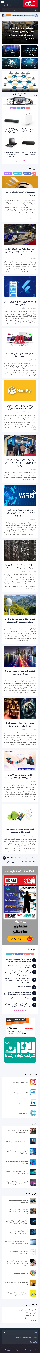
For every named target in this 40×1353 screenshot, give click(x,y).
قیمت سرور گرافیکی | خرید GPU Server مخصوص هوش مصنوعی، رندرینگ (17, 1232)
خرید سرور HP (31, 1312)
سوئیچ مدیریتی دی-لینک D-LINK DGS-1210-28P (28, 153)
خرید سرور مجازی (30, 1318)
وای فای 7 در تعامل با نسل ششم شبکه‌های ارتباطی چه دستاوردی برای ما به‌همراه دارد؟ (20, 513)
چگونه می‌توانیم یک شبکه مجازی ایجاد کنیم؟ (24, 90)
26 (20, 858)
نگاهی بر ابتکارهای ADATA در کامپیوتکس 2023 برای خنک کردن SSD (20, 776)
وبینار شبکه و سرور (23, 1113)
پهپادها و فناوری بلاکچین (24, 986)
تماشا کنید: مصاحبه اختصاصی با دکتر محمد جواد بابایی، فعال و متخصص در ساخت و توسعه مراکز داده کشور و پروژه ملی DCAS (18, 973)
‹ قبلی (28, 858)
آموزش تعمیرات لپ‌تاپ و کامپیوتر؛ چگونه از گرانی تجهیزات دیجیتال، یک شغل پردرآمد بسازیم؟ (16, 1263)
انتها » (7, 862)
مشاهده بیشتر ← (20, 161)
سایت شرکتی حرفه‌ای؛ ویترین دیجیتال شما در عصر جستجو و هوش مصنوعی (16, 1242)
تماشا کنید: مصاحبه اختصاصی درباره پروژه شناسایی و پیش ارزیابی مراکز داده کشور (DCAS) (17, 993)
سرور (9, 1350)
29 (8, 858)
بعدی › (13, 862)
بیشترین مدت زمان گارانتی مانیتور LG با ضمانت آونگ (20, 355)
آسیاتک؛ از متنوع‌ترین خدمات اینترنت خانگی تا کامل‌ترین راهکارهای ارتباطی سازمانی (20, 252)
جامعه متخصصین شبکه (21, 1103)
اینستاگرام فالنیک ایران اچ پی (20, 1083)
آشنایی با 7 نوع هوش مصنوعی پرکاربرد (20, 998)
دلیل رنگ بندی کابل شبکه (21, 1273)
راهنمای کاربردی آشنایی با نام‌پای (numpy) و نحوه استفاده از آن (20, 407)
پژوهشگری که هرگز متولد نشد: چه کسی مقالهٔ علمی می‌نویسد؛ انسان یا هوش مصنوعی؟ (21, 33)
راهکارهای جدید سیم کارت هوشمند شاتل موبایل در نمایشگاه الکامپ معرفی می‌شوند (20, 462)
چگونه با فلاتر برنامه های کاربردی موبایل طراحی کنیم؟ (20, 303)
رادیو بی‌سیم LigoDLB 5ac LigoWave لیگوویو (28, 130)
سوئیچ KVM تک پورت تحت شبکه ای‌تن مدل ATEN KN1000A (11, 131)
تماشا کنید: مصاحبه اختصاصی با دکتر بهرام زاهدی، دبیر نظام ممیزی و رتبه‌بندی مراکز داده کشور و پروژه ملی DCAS (17, 981)
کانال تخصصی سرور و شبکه (20, 1093)
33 (26, 862)
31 (34, 862)
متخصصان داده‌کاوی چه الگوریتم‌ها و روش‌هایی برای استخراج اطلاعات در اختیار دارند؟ (18, 1005)
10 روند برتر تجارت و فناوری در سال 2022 (16, 1142)
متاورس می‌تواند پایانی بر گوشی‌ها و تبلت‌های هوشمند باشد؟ (18, 1131)
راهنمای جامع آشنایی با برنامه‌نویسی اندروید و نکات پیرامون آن (20, 831)
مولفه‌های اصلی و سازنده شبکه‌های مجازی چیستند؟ (29, 65)
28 (12, 858)
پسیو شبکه (32, 1320)
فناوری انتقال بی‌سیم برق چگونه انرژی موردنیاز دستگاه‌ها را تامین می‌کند (20, 621)
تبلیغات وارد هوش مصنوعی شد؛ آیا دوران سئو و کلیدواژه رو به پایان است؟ (29, 52)
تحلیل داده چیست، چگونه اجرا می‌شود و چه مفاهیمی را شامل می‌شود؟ (20, 566)
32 (30, 862)
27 (16, 858)
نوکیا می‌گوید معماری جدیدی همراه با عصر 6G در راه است (20, 673)
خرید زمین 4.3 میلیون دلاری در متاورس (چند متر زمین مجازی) (17, 1172)
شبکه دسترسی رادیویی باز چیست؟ (10, 66)
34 (22, 862)
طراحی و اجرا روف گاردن (27, 1310)
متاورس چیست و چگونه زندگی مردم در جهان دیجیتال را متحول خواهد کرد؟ (17, 1183)
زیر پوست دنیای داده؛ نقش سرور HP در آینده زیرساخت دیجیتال (17, 1294)
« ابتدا (34, 858)
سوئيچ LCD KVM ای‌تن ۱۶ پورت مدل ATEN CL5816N (11, 154)
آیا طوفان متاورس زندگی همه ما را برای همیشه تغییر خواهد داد (17, 1152)
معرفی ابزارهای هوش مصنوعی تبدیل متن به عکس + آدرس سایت (20, 724)
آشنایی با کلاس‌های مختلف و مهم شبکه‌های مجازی (10, 53)
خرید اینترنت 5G (30, 1315)
